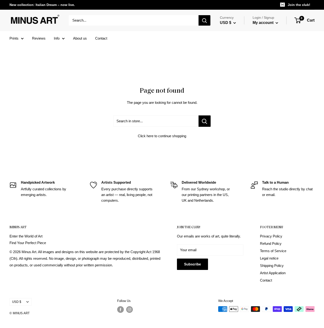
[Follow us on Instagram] (129, 309)
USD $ (16, 302)
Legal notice (269, 258)
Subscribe (192, 264)
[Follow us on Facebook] (120, 309)
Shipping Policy (272, 266)
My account (263, 23)
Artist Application (273, 273)
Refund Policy (271, 243)
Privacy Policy (271, 236)
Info (57, 38)
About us (80, 38)
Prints (14, 38)
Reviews (39, 38)
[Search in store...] (205, 121)
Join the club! (299, 5)
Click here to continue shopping (162, 136)
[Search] (204, 20)
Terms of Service (273, 251)
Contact (101, 38)
